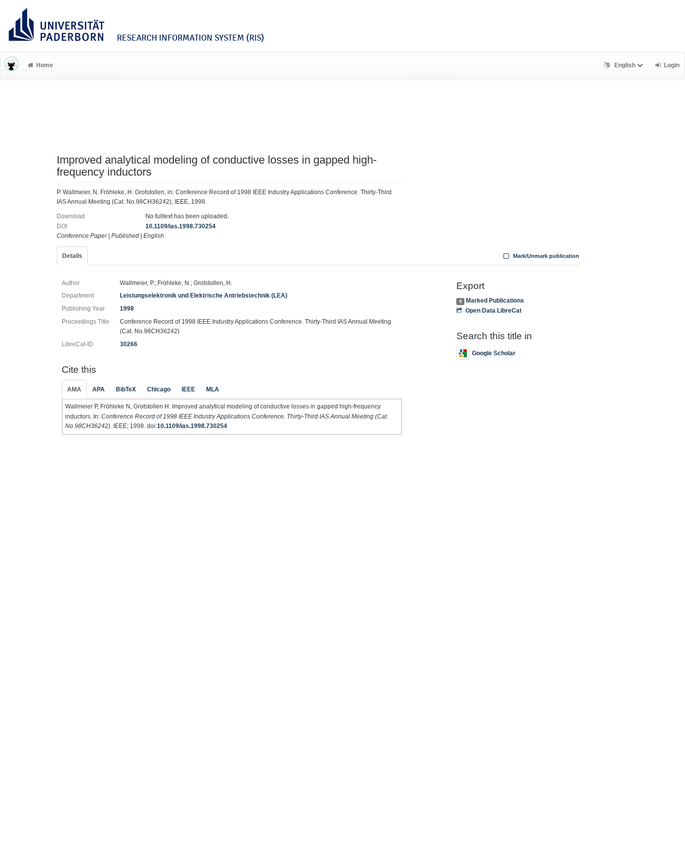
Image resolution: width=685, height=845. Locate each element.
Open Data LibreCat (493, 310)
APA (98, 389)
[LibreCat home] (12, 65)
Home (44, 65)
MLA (212, 389)
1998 (127, 308)
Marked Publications (495, 300)
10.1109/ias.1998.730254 (180, 226)
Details (72, 255)
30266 (128, 344)
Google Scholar (494, 353)
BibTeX (126, 389)
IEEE (188, 389)
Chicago (158, 389)
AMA (74, 389)
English (625, 65)
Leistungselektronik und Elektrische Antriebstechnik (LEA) (203, 295)
